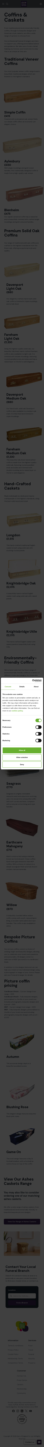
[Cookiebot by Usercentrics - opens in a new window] (32, 680)
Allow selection (22, 757)
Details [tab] (22, 687)
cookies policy (17, 711)
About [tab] (36, 687)
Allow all (22, 750)
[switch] (38, 727)
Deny (22, 764)
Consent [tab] (8, 687)
